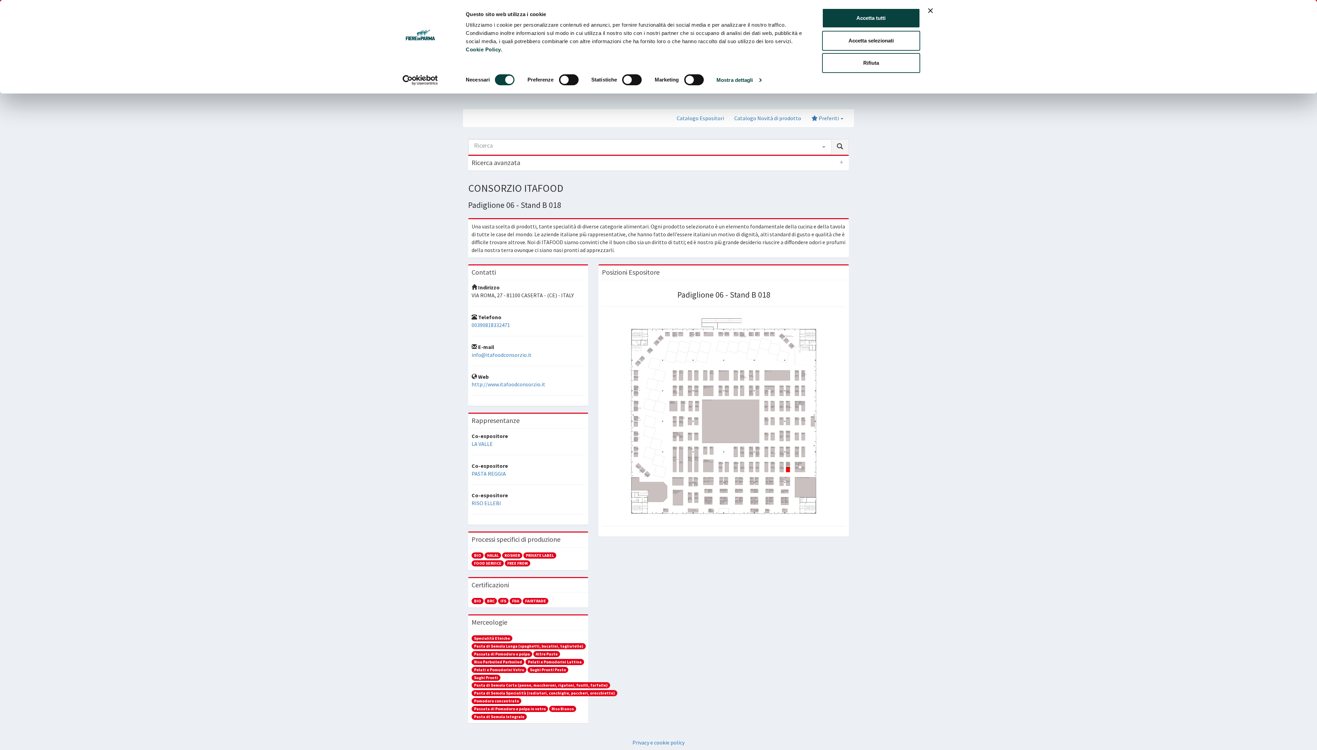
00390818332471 (491, 325)
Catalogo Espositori (700, 118)
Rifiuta (871, 63)
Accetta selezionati (871, 40)
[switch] (569, 79)
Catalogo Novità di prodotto (767, 118)
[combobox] (649, 147)
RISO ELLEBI (486, 503)
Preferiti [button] (829, 118)
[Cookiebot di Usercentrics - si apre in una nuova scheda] (420, 80)
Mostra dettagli (734, 80)
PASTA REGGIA (489, 473)
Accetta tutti (871, 18)
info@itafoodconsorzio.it (502, 354)
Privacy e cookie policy (658, 742)
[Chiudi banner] (930, 10)
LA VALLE (482, 443)
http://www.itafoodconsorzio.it (508, 384)
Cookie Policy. (484, 49)
